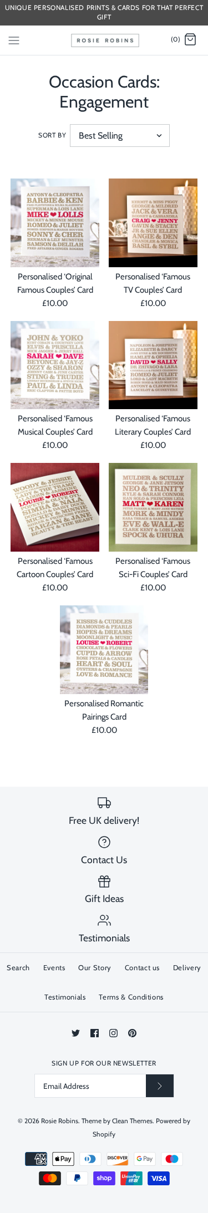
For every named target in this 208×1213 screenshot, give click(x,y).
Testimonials (65, 996)
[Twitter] (76, 1033)
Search (18, 967)
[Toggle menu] (14, 39)
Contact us (142, 967)
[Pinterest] (132, 1033)
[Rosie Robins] (104, 40)
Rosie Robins (59, 1121)
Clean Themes (132, 1121)
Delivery (187, 967)
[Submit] (160, 1085)
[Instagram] (113, 1033)
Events (54, 967)
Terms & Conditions (131, 996)
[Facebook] (94, 1033)
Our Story (94, 967)
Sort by (52, 135)
